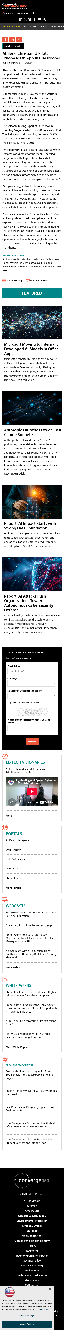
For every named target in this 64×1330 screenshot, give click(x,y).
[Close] (49, 1289)
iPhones (45, 130)
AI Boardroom (32, 1201)
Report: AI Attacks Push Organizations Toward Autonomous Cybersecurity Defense (28, 603)
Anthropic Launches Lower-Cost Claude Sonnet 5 (32, 432)
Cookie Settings (27, 1315)
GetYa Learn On (11, 78)
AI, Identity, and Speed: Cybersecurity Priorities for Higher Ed (27, 770)
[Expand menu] (59, 7)
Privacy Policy (32, 702)
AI (25, 26)
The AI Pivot (32, 1280)
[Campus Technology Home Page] (14, 6)
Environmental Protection (32, 1221)
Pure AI (32, 1245)
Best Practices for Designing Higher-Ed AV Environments (30, 1108)
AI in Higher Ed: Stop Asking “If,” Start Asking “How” (31, 1022)
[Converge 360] (32, 1181)
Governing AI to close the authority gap (29, 925)
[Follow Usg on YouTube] (39, 19)
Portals (14, 833)
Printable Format (39, 280)
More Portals (13, 888)
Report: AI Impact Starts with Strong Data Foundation (30, 525)
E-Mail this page (14, 280)
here (4, 270)
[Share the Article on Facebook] (5, 39)
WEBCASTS (16, 905)
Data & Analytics (15, 859)
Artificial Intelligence (17, 840)
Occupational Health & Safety (32, 1240)
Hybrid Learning (38, 26)
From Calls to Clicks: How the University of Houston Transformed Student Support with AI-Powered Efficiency (31, 1008)
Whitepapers (18, 985)
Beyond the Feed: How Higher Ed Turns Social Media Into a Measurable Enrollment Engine (30, 1075)
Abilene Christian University (19, 70)
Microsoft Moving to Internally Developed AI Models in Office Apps (31, 348)
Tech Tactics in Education (32, 1275)
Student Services (15, 878)
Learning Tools (14, 868)
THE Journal (32, 1285)
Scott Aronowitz (12, 62)
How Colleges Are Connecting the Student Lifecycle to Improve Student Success (30, 1125)
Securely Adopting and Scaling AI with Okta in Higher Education (31, 914)
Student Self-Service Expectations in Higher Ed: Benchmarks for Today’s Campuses (31, 993)
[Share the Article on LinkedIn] (12, 39)
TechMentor (32, 1270)
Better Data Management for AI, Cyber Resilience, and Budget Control (28, 1035)
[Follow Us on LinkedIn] (20, 19)
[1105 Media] (32, 1193)
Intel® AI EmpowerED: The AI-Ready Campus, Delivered (31, 1092)
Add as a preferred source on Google (20, 13)
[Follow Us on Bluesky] (29, 19)
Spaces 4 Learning (32, 1265)
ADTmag (32, 1206)
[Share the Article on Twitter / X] (19, 39)
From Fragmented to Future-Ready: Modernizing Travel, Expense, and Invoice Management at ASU (30, 938)
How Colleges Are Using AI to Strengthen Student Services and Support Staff (29, 1141)
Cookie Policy (44, 1309)
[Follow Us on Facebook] (34, 19)
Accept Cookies (27, 1324)
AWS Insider (32, 1211)
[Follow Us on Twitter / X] (25, 19)
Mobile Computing (13, 46)
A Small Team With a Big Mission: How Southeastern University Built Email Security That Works (31, 954)
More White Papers (17, 1047)
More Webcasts (15, 967)
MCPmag (32, 1230)
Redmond (32, 1250)
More (9, 815)
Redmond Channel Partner (32, 1255)
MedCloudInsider (32, 1235)
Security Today (32, 1260)
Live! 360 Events (32, 1225)
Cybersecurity (13, 849)
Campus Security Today (32, 1216)
